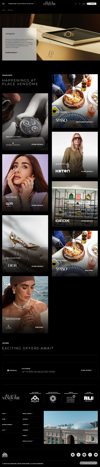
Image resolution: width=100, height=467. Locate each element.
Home (3, 10)
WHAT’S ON (10, 10)
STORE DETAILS (11, 52)
